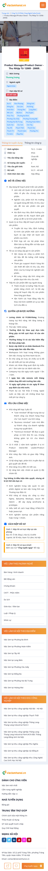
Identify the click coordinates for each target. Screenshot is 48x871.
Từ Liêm (10, 134)
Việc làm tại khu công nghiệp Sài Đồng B (21, 751)
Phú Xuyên (29, 113)
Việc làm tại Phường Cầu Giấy (16, 667)
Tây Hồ (9, 128)
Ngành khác (11, 86)
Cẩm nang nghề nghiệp (12, 789)
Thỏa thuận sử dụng (10, 820)
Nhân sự (7, 620)
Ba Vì (9, 103)
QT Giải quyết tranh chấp (12, 824)
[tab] (12, 143)
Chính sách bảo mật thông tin (14, 815)
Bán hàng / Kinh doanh (14, 572)
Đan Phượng (18, 103)
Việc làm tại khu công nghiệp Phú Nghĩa (21, 744)
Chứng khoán (9, 586)
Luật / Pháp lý (9, 613)
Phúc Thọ (10, 116)
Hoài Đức (10, 109)
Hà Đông (30, 106)
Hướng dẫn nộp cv (10, 794)
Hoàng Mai (21, 109)
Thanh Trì (10, 131)
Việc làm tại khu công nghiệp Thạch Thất (21, 715)
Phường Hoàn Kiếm (33, 122)
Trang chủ (5, 13)
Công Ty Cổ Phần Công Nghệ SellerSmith (26, 13)
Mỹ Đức (19, 113)
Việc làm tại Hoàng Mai (13, 687)
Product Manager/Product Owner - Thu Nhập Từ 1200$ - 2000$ (24, 68)
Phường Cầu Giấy (13, 119)
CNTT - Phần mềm (11, 593)
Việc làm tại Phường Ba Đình (16, 639)
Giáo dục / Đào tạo (12, 606)
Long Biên (32, 109)
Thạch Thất (20, 128)
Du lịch (7, 599)
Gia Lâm (20, 106)
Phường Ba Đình (23, 116)
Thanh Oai (31, 128)
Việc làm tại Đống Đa (13, 674)
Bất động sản (9, 579)
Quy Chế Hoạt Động (10, 828)
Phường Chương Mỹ (30, 119)
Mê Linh (10, 113)
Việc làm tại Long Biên (13, 660)
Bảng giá (5, 804)
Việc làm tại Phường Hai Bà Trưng (18, 680)
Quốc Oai (10, 125)
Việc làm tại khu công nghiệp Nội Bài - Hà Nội (23, 708)
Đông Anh (30, 103)
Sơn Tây (30, 125)
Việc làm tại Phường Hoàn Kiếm (17, 646)
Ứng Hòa (20, 134)
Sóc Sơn (20, 125)
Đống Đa (10, 106)
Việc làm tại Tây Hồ (12, 653)
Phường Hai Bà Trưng (14, 122)
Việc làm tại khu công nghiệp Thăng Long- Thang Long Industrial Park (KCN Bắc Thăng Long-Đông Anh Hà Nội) (22, 734)
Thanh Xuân (22, 131)
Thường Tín (34, 131)
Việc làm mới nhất (9, 785)
